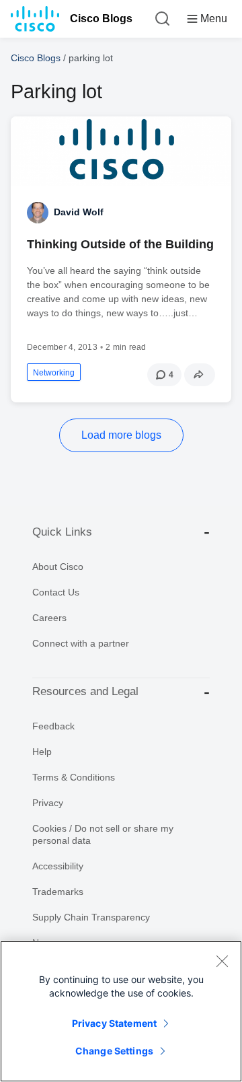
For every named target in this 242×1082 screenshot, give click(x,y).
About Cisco (57, 566)
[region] (121, 1011)
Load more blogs (121, 435)
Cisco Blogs (101, 18)
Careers (49, 617)
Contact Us (55, 592)
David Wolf (79, 212)
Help (42, 751)
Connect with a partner (80, 643)
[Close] (222, 961)
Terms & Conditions (73, 777)
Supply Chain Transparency (91, 917)
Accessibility (57, 866)
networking (54, 373)
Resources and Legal (85, 691)
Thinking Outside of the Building (120, 244)
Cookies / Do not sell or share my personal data (102, 834)
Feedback (53, 726)
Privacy (47, 802)
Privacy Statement (114, 1023)
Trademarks (57, 891)
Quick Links (62, 532)
